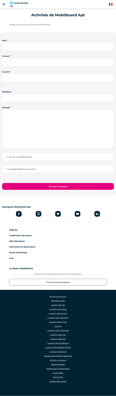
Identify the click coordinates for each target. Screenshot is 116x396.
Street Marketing (18, 252)
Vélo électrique (17, 241)
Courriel (5, 72)
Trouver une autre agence (58, 282)
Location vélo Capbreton (58, 318)
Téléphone (6, 92)
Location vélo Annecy (58, 313)
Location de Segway (58, 352)
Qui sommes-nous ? (58, 296)
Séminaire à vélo (58, 301)
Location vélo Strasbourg (58, 343)
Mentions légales (58, 364)
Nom (4, 40)
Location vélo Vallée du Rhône (58, 347)
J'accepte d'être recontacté (21, 169)
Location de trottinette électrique (58, 356)
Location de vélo (58, 305)
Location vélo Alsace (58, 309)
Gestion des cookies (58, 381)
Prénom (5, 56)
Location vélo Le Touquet (58, 330)
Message (6, 107)
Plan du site (58, 377)
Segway (13, 230)
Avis (11, 258)
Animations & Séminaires (22, 247)
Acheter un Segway (58, 360)
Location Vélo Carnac (58, 322)
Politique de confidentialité (58, 369)
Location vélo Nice (58, 339)
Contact (58, 326)
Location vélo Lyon (58, 335)
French (112, 4)
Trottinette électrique (20, 235)
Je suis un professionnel (20, 157)
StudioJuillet (58, 373)
